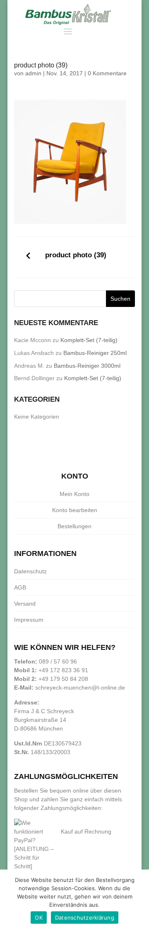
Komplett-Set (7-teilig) (89, 340)
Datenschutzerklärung (84, 917)
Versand (25, 603)
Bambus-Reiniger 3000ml (87, 365)
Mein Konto (74, 494)
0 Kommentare (107, 73)
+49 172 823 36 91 (63, 670)
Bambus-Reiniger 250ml (95, 353)
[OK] (139, 901)
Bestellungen (74, 526)
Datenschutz (30, 571)
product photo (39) (75, 255)
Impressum (28, 619)
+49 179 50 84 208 (63, 679)
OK (39, 917)
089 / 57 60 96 (58, 661)
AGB (20, 587)
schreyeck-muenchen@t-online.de (80, 687)
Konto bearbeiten (74, 510)
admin (33, 73)
